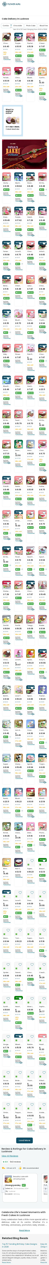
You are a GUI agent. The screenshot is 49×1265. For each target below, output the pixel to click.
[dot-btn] (6, 39)
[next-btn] (45, 1188)
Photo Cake (30, 25)
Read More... (7, 1262)
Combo (6, 25)
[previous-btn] (3, 1188)
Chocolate (17, 25)
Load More (24, 1140)
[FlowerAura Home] (11, 4)
